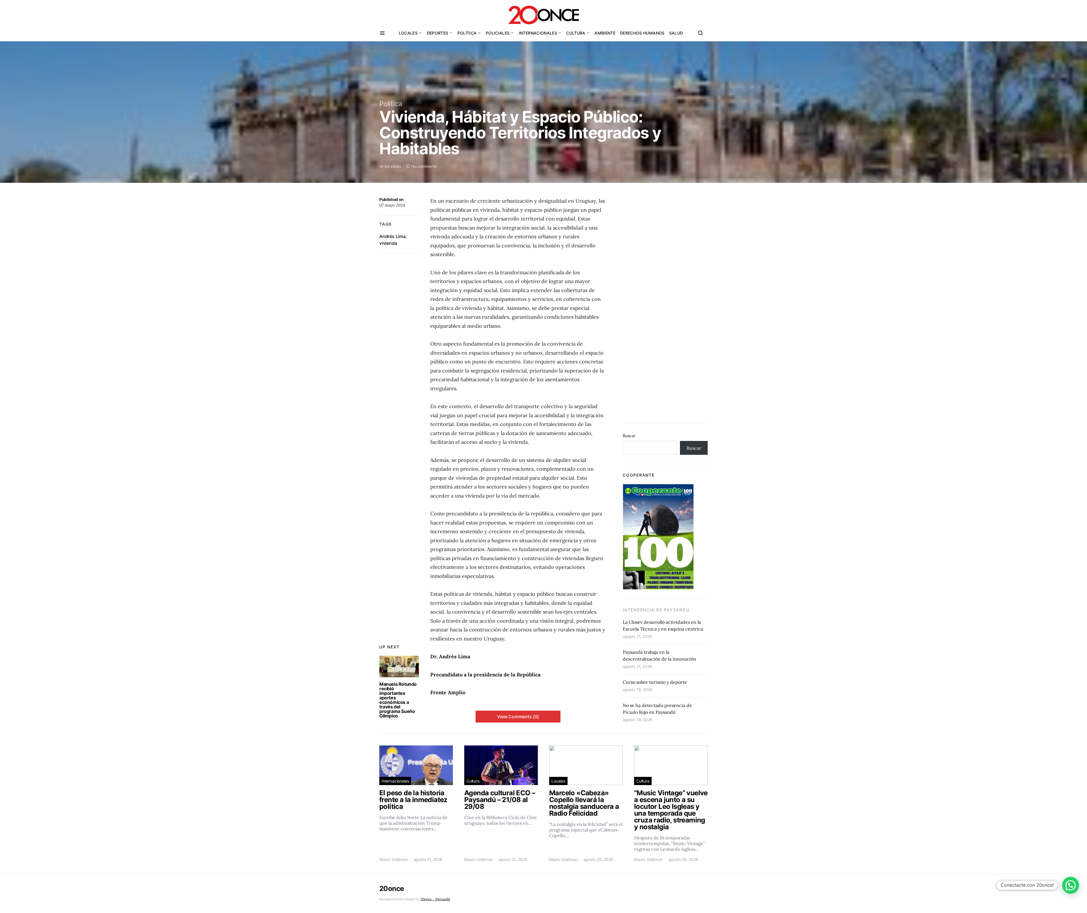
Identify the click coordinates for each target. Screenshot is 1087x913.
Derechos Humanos (642, 33)
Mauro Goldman (393, 859)
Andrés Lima (392, 236)
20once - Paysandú (435, 899)
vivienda (388, 243)
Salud (676, 33)
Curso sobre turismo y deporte (655, 682)
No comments (423, 166)
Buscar (629, 435)
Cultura (575, 33)
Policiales (498, 33)
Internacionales (538, 33)
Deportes (437, 33)
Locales (408, 33)
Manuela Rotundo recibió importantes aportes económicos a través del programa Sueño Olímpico (398, 700)
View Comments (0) (518, 716)
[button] (1070, 885)
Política (467, 33)
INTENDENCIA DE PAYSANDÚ (656, 609)
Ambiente (604, 33)
